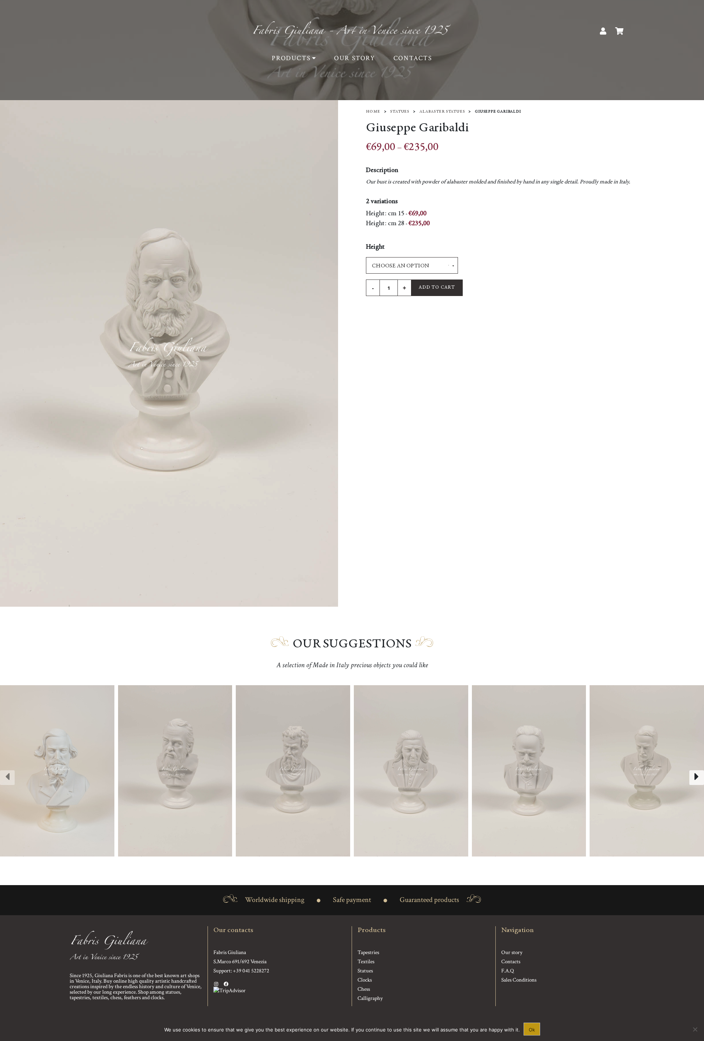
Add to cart (437, 287)
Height (375, 247)
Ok (532, 1030)
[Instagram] (216, 984)
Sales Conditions (518, 979)
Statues (399, 112)
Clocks (365, 979)
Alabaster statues (442, 112)
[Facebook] (226, 984)
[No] (694, 1029)
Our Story (354, 58)
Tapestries (368, 952)
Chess (364, 989)
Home (373, 112)
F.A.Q (507, 970)
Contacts (412, 58)
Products (291, 58)
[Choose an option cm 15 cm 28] (412, 265)
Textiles (366, 961)
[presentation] (7, 777)
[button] (347, 864)
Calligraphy (370, 998)
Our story (511, 952)
